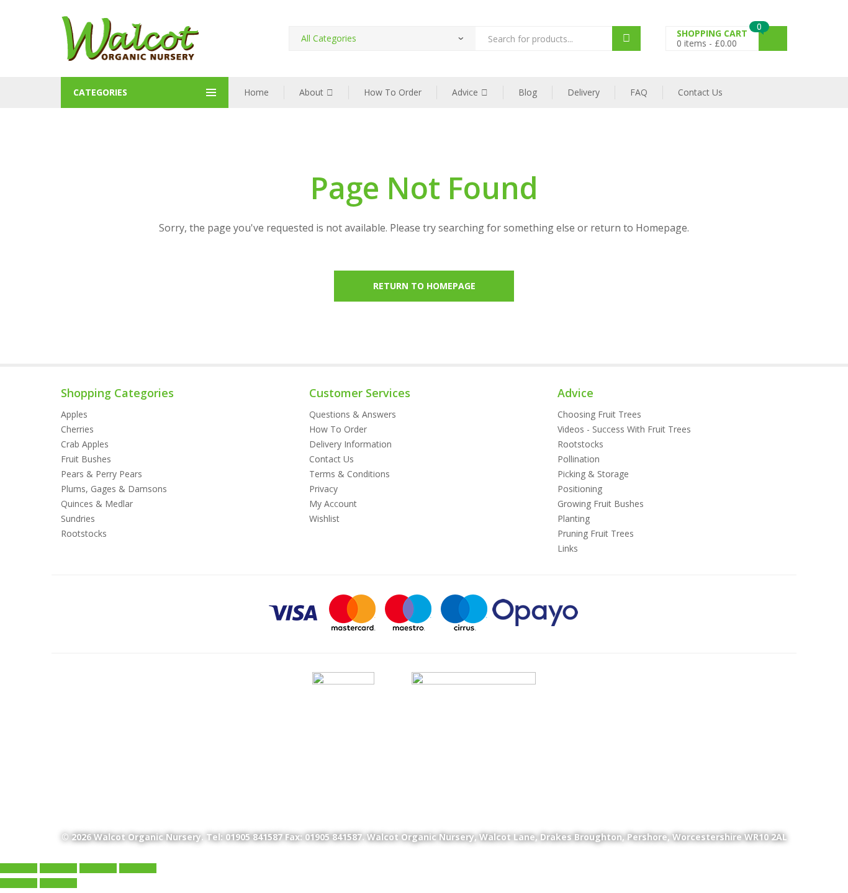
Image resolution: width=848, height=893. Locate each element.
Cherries (77, 429)
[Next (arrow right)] (58, 883)
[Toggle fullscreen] (58, 868)
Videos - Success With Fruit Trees (624, 429)
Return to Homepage (424, 286)
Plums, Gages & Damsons (114, 489)
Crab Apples (85, 444)
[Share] (98, 868)
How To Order (393, 92)
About (311, 92)
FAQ (638, 92)
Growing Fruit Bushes (600, 503)
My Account (333, 503)
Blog (527, 92)
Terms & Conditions (349, 474)
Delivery (583, 92)
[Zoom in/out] (18, 868)
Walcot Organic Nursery (147, 837)
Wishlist (324, 518)
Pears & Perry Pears (101, 474)
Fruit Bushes (86, 459)
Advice (465, 92)
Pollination (578, 459)
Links (567, 548)
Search (626, 38)
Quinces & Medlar (97, 503)
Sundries (78, 518)
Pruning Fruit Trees (595, 533)
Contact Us (700, 92)
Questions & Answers (352, 414)
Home (256, 92)
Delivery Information (350, 444)
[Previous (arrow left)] (18, 883)
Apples (74, 414)
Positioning (579, 489)
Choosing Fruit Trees (599, 414)
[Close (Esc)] (137, 868)
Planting (573, 518)
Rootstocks (84, 533)
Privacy (323, 489)
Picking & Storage (593, 474)
